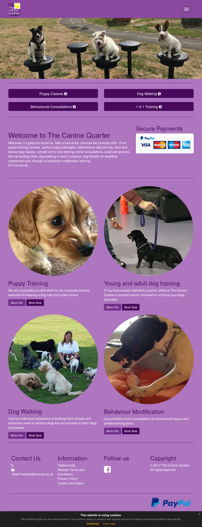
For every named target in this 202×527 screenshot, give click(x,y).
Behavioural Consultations (52, 106)
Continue (93, 523)
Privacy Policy (68, 478)
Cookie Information (71, 483)
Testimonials (66, 465)
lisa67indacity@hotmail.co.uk (32, 474)
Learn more (109, 523)
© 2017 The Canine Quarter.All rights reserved (170, 467)
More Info (17, 303)
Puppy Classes (51, 93)
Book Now (35, 303)
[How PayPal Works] (171, 502)
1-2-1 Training (147, 106)
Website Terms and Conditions (71, 472)
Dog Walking (147, 93)
